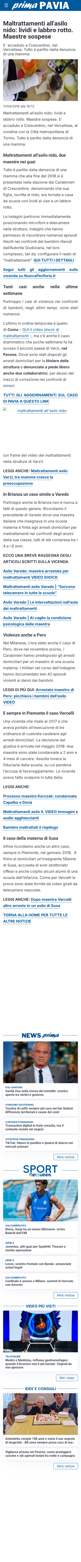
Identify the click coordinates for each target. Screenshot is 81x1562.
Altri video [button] (67, 1378)
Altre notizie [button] (66, 1157)
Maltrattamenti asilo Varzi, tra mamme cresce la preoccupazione (35, 477)
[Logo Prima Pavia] (40, 5)
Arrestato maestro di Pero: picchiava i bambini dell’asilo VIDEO (38, 696)
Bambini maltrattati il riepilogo (30, 827)
